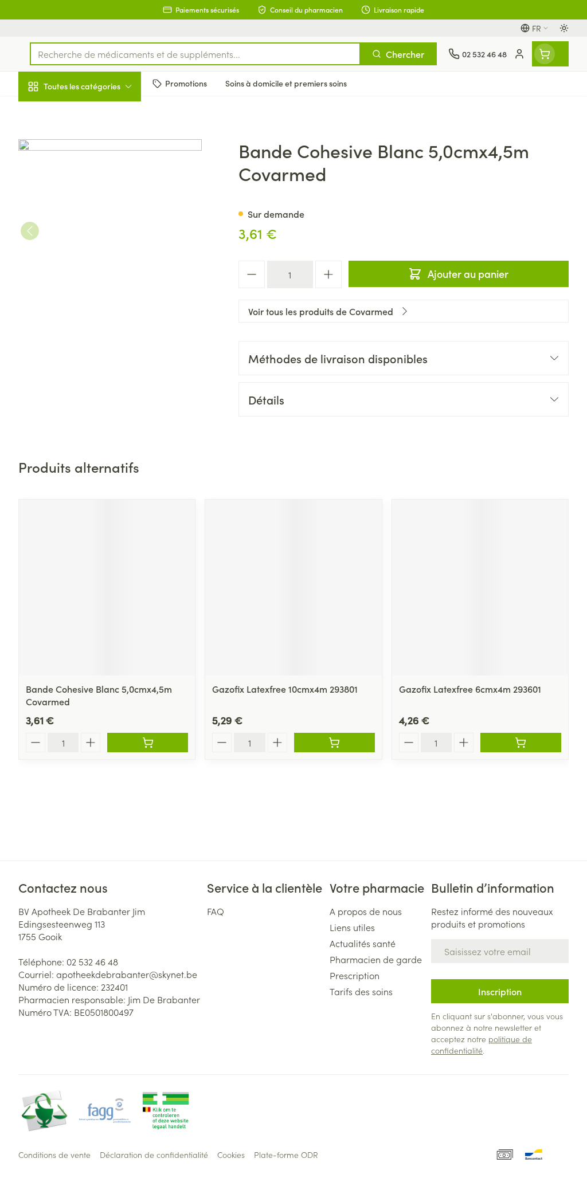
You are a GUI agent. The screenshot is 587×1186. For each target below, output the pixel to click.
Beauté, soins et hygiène (92, 141)
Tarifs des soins (361, 991)
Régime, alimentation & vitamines (92, 178)
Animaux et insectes (92, 329)
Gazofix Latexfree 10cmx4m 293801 (285, 688)
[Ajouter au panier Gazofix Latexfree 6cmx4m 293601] (520, 742)
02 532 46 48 (92, 961)
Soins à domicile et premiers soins (92, 298)
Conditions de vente (54, 1154)
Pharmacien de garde (376, 959)
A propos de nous (366, 911)
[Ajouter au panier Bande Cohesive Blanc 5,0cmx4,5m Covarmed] (147, 742)
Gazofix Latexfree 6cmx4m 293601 (470, 688)
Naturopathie (92, 265)
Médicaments (92, 357)
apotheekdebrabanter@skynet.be (126, 974)
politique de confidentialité (481, 1044)
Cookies (231, 1154)
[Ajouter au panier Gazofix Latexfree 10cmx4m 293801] (334, 742)
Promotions (51, 110)
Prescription (354, 975)
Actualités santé (363, 943)
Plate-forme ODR (286, 1154)
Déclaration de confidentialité (154, 1154)
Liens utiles (352, 927)
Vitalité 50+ (92, 237)
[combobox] (195, 53)
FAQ (215, 911)
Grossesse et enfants (92, 210)
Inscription (500, 991)
